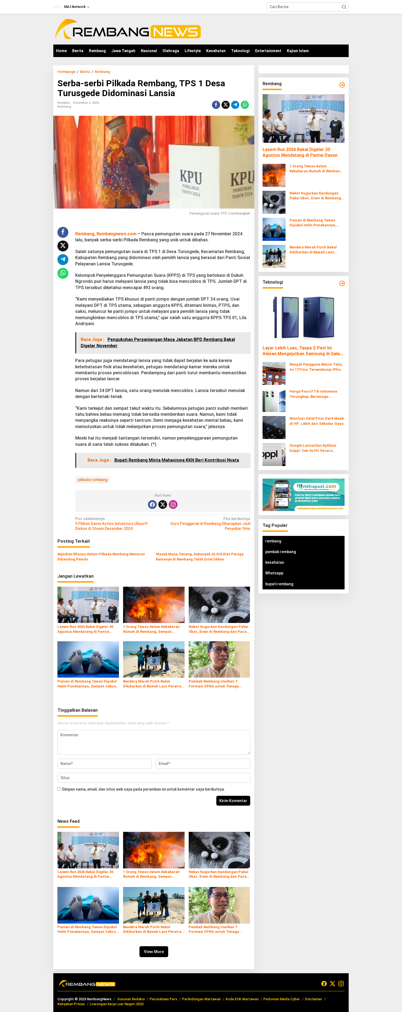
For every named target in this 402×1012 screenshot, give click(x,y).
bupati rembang (279, 584)
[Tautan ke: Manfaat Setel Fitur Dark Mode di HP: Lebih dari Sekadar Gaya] (274, 427)
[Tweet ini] (226, 105)
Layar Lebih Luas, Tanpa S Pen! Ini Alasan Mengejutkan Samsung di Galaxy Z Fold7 (303, 351)
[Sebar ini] (216, 105)
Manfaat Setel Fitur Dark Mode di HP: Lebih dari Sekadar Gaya (317, 421)
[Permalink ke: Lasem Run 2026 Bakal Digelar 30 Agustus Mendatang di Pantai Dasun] (88, 605)
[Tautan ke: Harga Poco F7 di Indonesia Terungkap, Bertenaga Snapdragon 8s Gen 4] (274, 400)
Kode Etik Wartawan (242, 999)
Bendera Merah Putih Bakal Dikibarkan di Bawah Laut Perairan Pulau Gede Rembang (153, 684)
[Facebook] (152, 504)
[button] (344, 6)
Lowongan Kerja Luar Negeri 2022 (117, 1004)
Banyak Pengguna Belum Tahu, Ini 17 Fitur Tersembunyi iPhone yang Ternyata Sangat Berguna (317, 367)
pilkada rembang (92, 479)
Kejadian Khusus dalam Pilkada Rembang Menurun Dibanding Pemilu (101, 556)
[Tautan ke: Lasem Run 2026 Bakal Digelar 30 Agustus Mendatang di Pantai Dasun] (304, 118)
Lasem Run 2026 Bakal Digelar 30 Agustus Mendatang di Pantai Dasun (85, 629)
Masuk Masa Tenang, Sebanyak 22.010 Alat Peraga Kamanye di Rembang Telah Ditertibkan (200, 556)
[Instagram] (173, 504)
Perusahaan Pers (163, 999)
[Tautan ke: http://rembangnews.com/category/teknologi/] (342, 283)
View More (154, 951)
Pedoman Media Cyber (281, 999)
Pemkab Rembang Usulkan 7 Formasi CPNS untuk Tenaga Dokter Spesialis (214, 684)
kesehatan (274, 562)
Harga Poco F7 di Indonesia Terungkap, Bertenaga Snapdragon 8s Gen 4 (313, 394)
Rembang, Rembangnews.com (105, 233)
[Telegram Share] (235, 105)
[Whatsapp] (245, 105)
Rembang (64, 106)
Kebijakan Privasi (71, 1004)
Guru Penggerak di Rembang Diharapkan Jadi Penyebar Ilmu (210, 524)
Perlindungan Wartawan (201, 999)
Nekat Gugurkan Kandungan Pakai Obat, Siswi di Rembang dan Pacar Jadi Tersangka (218, 629)
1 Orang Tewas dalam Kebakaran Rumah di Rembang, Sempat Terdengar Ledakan (151, 629)
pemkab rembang (280, 552)
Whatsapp (274, 573)
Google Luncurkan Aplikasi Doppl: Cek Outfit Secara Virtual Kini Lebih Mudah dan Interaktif (315, 448)
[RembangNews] (127, 28)
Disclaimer (313, 999)
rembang (273, 541)
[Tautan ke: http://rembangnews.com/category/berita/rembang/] (342, 85)
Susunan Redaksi (131, 999)
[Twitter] (162, 504)
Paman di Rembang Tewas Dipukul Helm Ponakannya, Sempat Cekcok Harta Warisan (87, 684)
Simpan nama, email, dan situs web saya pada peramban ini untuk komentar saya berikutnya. (143, 789)
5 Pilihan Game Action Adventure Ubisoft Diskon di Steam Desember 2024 (111, 524)
